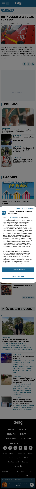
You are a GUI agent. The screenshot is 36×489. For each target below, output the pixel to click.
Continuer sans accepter (25, 208)
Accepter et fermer (18, 270)
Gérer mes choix (18, 276)
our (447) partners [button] (12, 217)
